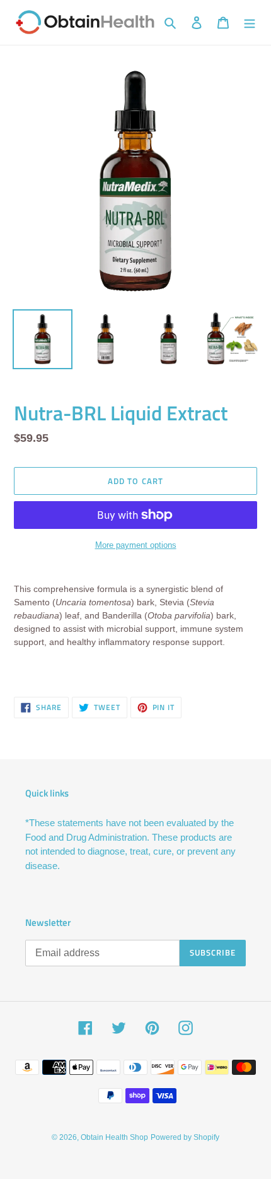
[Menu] (249, 22)
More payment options (135, 545)
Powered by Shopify (185, 1137)
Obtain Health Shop (114, 1137)
